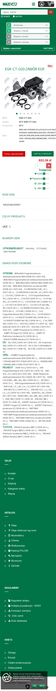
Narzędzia (16, 555)
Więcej (11, 493)
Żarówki (15, 565)
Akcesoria (16, 560)
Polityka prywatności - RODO (26, 605)
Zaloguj (12, 652)
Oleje (14, 525)
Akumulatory (17, 535)
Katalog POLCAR (19, 550)
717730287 (41, 248)
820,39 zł (45, 160)
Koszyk (11, 657)
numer (7, 16)
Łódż (41, 173)
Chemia (15, 540)
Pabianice (38, 178)
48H (41, 188)
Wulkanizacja (18, 545)
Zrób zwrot (17, 615)
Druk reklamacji (19, 620)
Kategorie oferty (16, 488)
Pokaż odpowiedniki (13, 154)
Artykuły (12, 483)
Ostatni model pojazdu (19, 662)
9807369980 (10, 251)
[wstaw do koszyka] (48, 165)
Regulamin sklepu (20, 600)
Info (42, 686)
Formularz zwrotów (21, 610)
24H (41, 183)
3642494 (30, 248)
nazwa (18, 16)
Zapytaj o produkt (42, 154)
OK (50, 12)
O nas (11, 478)
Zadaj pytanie (15, 667)
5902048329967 (12, 204)
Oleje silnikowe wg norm (23, 530)
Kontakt (12, 473)
